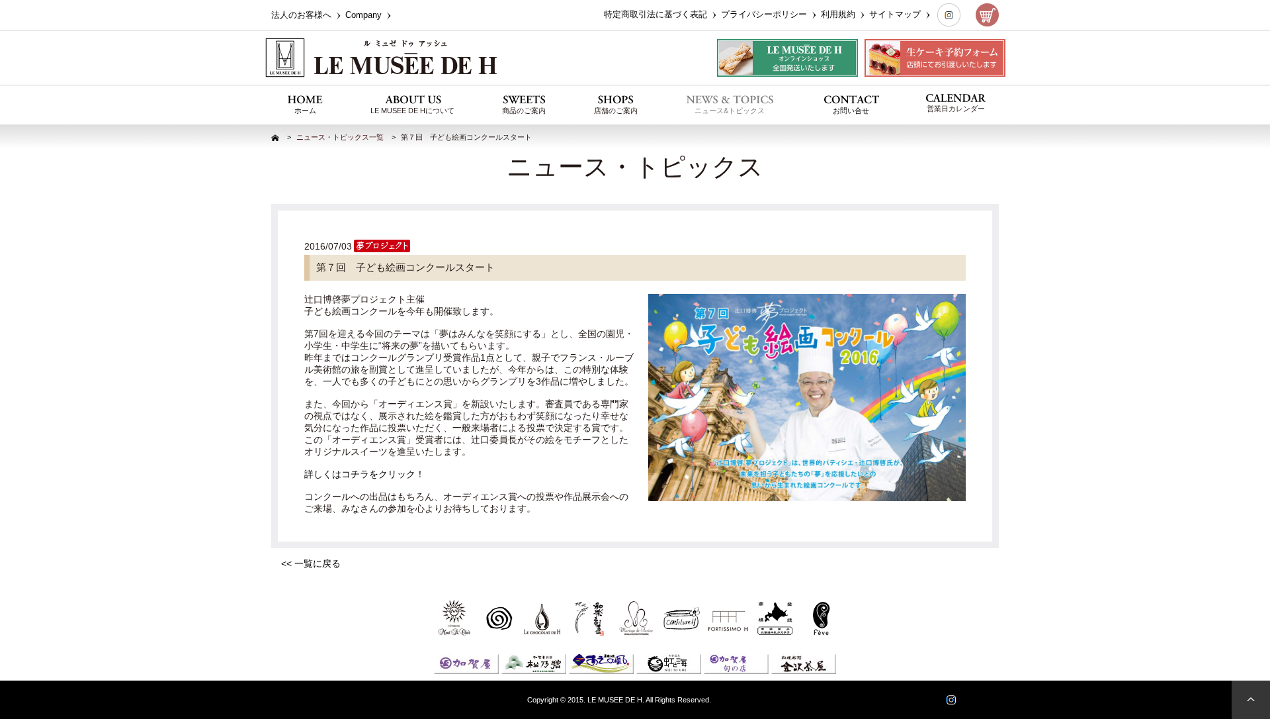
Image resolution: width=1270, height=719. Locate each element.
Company (364, 15)
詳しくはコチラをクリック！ (364, 474)
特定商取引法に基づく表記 (657, 14)
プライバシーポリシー (765, 14)
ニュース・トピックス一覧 (340, 137)
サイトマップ (896, 14)
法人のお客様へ (302, 15)
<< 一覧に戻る (311, 563)
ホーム (305, 111)
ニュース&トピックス (730, 111)
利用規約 (839, 14)
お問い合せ (851, 111)
